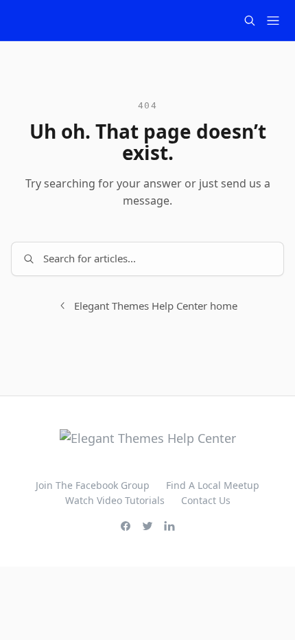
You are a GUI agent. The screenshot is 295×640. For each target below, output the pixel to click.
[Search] (250, 21)
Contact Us (206, 500)
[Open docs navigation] (273, 21)
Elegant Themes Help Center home (155, 305)
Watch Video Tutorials (115, 500)
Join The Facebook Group (93, 485)
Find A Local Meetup (212, 485)
